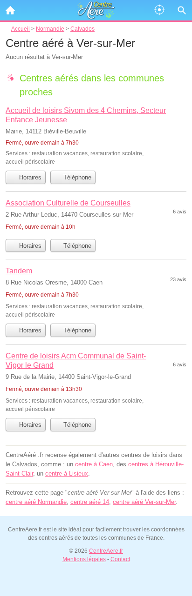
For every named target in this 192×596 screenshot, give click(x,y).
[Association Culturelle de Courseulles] (96, 216)
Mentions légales (84, 559)
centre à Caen (94, 464)
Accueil (10, 10)
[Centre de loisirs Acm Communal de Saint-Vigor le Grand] (96, 381)
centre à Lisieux (66, 473)
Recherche (181, 10)
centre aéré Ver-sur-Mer (144, 501)
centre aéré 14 (89, 501)
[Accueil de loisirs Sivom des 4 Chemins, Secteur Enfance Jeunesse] (96, 135)
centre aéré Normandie (36, 501)
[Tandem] (96, 292)
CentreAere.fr (106, 551)
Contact (120, 559)
